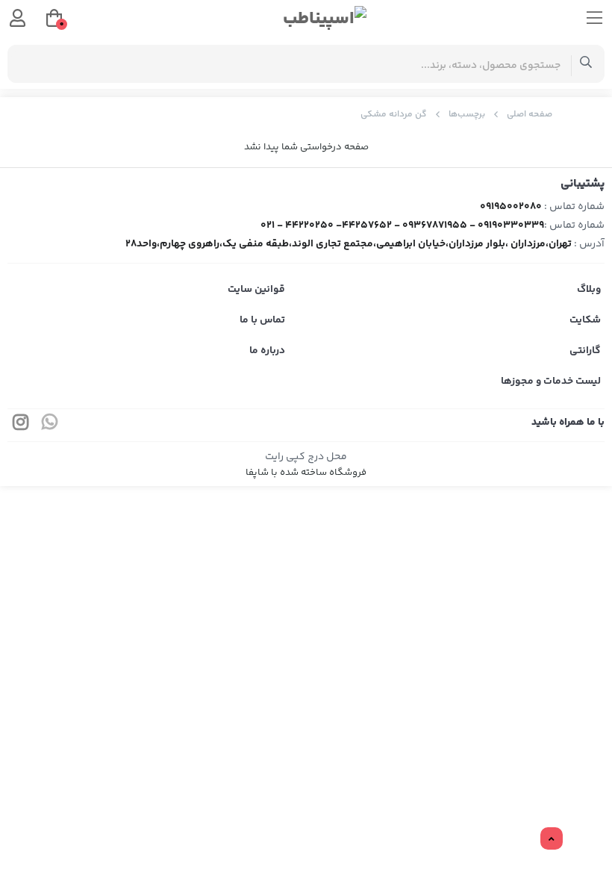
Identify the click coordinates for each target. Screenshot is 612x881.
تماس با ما (262, 320)
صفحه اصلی (529, 115)
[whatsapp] (50, 425)
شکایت (585, 320)
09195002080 (511, 207)
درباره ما (267, 351)
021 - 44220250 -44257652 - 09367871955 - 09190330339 (402, 225)
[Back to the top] (551, 839)
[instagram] (21, 425)
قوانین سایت (256, 289)
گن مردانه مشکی (393, 115)
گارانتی (585, 351)
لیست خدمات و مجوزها (551, 381)
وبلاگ (589, 289)
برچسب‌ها (467, 115)
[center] (586, 64)
